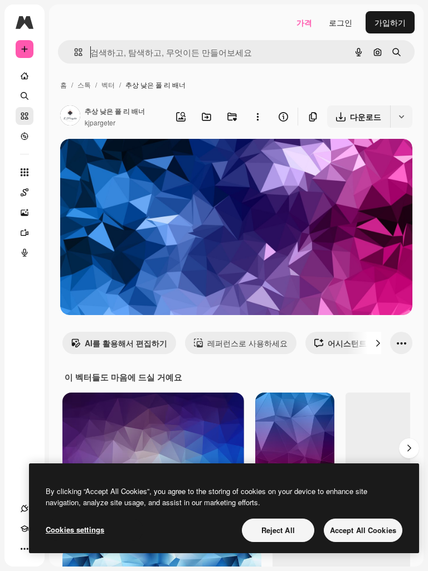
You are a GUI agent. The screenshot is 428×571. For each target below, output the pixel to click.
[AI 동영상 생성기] (24, 232)
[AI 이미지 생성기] (24, 212)
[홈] (24, 76)
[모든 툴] (24, 172)
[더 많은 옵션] (257, 116)
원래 (124, 160)
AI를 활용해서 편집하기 (126, 343)
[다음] (378, 343)
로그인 (340, 22)
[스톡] (24, 116)
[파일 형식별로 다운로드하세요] (401, 116)
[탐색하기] (24, 136)
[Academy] (24, 529)
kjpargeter (100, 122)
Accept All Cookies (363, 530)
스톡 (84, 84)
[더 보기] (24, 549)
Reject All (278, 530)
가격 (304, 22)
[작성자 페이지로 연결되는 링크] (70, 116)
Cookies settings (75, 529)
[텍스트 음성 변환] (24, 253)
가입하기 (390, 22)
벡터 (108, 84)
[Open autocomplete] (74, 52)
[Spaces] (24, 192)
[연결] (24, 508)
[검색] (24, 96)
